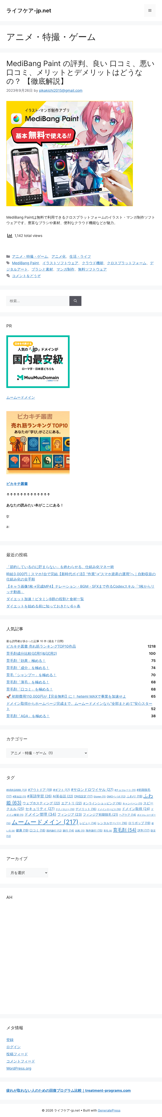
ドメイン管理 (40, 814)
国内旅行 (54, 830)
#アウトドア (40, 790)
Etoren (100, 796)
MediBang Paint (25, 263)
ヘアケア (127, 814)
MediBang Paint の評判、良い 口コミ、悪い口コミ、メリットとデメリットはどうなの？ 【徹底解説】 (80, 72)
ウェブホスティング (41, 803)
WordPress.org (18, 1068)
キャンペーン (132, 803)
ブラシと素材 (42, 269)
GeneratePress (109, 1110)
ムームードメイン (20, 397)
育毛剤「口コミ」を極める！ (29, 689)
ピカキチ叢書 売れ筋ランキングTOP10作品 (41, 646)
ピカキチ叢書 (17, 484)
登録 (10, 1040)
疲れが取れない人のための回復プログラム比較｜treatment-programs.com (68, 1090)
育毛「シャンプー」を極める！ (31, 675)
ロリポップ (139, 823)
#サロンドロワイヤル (92, 790)
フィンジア (69, 815)
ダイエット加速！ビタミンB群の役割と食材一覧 (45, 599)
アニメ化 (58, 256)
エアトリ (71, 803)
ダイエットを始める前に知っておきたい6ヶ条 (43, 606)
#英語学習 (39, 796)
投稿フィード (17, 1054)
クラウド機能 (92, 263)
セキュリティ (40, 809)
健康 (22, 830)
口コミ (37, 830)
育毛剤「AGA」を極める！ (28, 716)
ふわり (134, 796)
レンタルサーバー (112, 823)
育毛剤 (124, 830)
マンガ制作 (65, 269)
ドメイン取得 (136, 809)
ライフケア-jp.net (28, 10)
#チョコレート (125, 790)
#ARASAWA (16, 790)
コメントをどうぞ (26, 276)
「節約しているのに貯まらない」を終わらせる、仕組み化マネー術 (60, 567)
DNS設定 (83, 796)
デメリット (86, 809)
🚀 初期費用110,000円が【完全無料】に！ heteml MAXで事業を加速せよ (66, 696)
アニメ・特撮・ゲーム (30, 256)
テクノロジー (65, 809)
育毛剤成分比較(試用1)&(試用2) (31, 653)
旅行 (68, 830)
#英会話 (19, 796)
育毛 (108, 830)
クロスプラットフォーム (126, 263)
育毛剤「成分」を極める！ (27, 668)
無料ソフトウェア (92, 269)
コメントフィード (20, 1061)
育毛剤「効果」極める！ (26, 661)
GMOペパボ (116, 796)
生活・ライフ (80, 256)
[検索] (75, 301)
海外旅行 (94, 830)
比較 (80, 830)
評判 (144, 830)
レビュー (88, 823)
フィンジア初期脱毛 (100, 815)
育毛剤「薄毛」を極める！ (27, 682)
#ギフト (61, 790)
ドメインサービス (109, 809)
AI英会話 (63, 796)
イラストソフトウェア (60, 263)
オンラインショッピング (102, 803)
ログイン (13, 1047)
